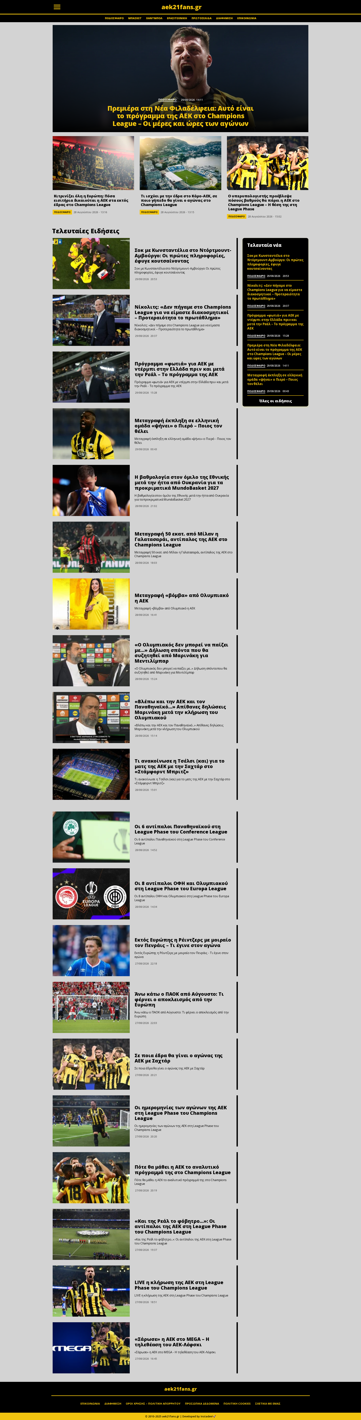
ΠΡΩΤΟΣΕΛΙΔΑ (202, 18)
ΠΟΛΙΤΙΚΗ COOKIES (237, 1403)
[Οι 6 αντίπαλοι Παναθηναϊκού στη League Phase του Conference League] (91, 837)
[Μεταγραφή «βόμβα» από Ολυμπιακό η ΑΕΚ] (91, 604)
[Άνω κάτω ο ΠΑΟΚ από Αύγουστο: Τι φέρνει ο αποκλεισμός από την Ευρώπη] (91, 1007)
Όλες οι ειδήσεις (275, 401)
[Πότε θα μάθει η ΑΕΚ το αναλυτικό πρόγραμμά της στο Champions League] (91, 1177)
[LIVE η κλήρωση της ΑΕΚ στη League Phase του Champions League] (91, 1291)
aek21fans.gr (180, 1389)
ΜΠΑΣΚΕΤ (135, 18)
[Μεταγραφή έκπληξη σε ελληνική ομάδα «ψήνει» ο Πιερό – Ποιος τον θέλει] (91, 433)
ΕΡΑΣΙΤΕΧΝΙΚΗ (177, 18)
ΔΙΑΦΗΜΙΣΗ (224, 18)
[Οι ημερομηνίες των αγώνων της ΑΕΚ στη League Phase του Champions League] (91, 1120)
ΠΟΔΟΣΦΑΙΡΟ (114, 18)
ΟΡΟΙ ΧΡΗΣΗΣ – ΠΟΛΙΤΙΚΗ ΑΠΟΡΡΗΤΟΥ (153, 1403)
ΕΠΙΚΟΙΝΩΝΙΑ (246, 18)
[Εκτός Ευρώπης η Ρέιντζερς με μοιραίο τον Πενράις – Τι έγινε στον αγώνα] (91, 950)
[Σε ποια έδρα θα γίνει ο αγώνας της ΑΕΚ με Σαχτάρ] (91, 1064)
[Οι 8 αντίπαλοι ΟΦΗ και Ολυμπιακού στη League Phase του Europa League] (91, 893)
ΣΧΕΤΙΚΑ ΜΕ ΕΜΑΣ (268, 1403)
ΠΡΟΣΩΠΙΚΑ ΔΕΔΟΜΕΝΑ (202, 1403)
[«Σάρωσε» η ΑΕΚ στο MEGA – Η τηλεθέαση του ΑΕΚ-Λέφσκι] (91, 1347)
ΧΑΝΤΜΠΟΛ (154, 18)
